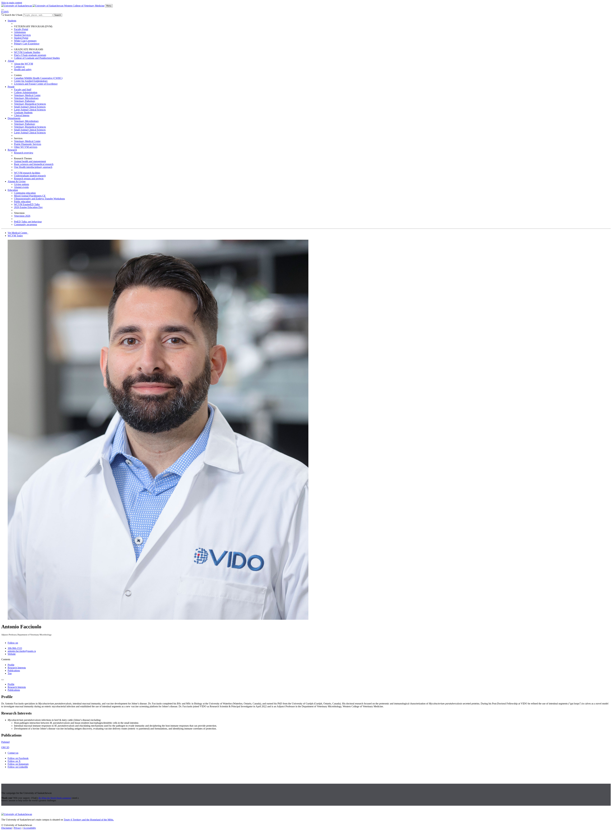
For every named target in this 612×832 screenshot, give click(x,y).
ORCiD (5, 747)
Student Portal (21, 38)
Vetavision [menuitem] (19, 213)
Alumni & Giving (17, 181)
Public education (22, 201)
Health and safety (23, 69)
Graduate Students (23, 112)
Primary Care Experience (26, 43)
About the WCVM (23, 63)
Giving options (21, 184)
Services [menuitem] (18, 138)
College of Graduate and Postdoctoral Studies (37, 58)
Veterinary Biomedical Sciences (30, 104)
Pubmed (5, 742)
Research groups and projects (29, 178)
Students (12, 20)
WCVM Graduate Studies (27, 52)
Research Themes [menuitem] (23, 158)
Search (57, 15)
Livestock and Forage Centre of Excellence (36, 83)
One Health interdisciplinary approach (33, 167)
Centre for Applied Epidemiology (31, 81)
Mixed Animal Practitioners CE (30, 195)
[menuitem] (309, 39)
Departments (14, 118)
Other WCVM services (25, 147)
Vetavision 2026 (22, 215)
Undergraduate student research (30, 175)
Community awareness (25, 224)
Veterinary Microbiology (26, 98)
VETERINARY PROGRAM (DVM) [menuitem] (33, 26)
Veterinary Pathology (24, 101)
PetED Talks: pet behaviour (28, 221)
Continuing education (25, 193)
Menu (108, 6)
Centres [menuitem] (18, 75)
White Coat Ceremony (25, 40)
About (11, 60)
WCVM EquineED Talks (27, 204)
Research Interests (17, 667)
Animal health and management (30, 161)
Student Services (22, 35)
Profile (11, 664)
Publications (14, 670)
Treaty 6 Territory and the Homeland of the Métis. (89, 819)
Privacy (18, 828)
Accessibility (29, 828)
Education (13, 190)
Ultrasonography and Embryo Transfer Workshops (39, 198)
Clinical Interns (21, 115)
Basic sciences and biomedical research (33, 164)
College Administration (25, 92)
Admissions (20, 32)
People (11, 86)
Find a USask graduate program (30, 55)
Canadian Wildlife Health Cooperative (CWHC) (38, 78)
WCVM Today (15, 235)
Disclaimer (6, 828)
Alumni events (21, 187)
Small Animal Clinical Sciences (30, 106)
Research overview (23, 152)
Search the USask (13, 15)
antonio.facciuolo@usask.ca (22, 651)
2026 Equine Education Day (28, 207)
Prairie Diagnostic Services (27, 144)
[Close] (2, 9)
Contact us (19, 66)
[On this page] (2, 679)
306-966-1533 (15, 648)
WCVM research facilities (27, 172)
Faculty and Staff (22, 89)
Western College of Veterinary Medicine (84, 5)
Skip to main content (11, 2)
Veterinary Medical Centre (27, 95)
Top (10, 673)
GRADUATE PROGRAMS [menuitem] (28, 49)
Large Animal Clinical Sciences (30, 109)
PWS (5, 11)
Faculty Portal (21, 29)
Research (12, 149)
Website (12, 654)
